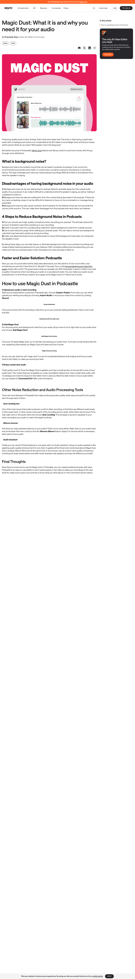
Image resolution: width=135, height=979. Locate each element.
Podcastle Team (12, 37)
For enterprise (56, 8)
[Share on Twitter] (84, 48)
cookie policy (97, 976)
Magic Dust (37, 150)
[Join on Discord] (79, 48)
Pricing (66, 8)
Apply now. (83, 2)
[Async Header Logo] (8, 8)
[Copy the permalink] (95, 48)
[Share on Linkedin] (90, 48)
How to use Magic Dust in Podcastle (114, 25)
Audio (5, 43)
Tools (13, 43)
